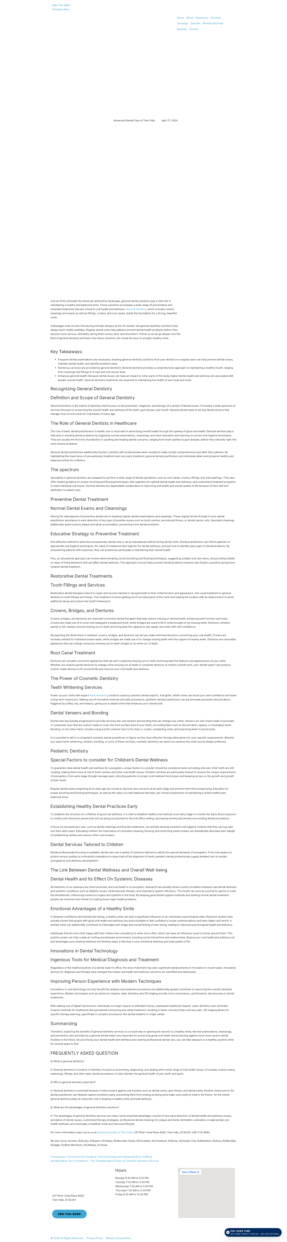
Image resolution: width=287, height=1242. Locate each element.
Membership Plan (213, 23)
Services (216, 17)
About (189, 17)
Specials (195, 23)
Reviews (182, 29)
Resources (202, 17)
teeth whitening (99, 695)
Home (180, 17)
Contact (193, 29)
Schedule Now (60, 9)
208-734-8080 (61, 5)
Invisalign (182, 23)
